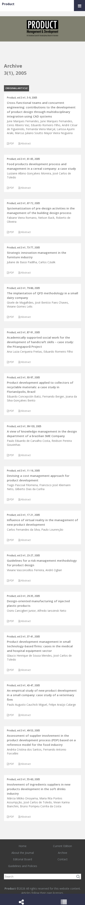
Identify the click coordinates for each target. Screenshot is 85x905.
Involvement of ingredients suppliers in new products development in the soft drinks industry (38, 788)
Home (22, 846)
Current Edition (62, 846)
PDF (11, 143)
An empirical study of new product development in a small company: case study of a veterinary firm (42, 694)
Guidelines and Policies (22, 866)
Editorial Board (22, 859)
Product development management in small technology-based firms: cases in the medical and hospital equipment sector (40, 646)
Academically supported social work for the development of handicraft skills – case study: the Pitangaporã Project (40, 341)
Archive (62, 853)
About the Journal (22, 853)
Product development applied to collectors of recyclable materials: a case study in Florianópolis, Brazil (40, 387)
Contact (63, 859)
